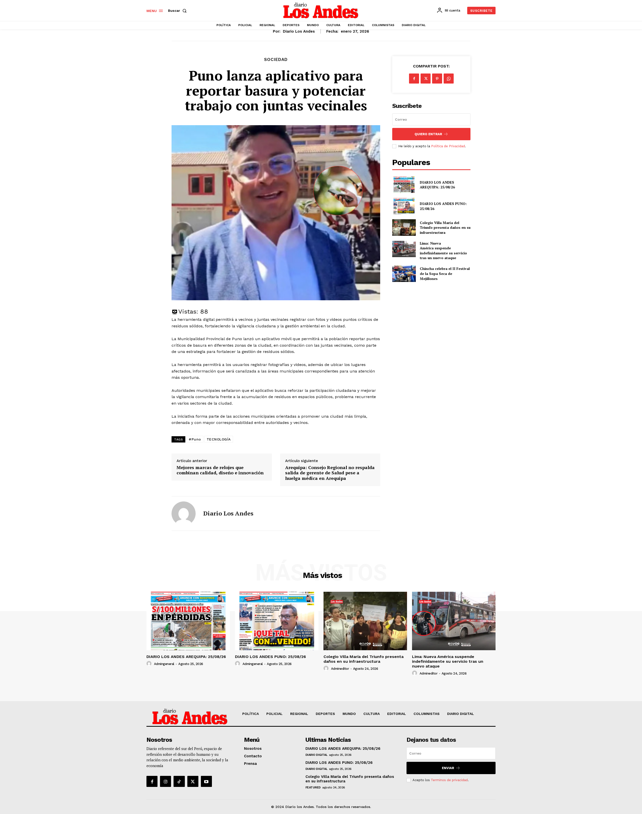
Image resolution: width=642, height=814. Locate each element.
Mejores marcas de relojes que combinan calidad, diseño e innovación (220, 470)
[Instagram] (165, 781)
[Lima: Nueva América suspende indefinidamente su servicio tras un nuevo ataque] (404, 249)
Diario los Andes (299, 31)
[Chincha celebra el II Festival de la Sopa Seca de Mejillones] (404, 273)
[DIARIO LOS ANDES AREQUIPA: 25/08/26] (404, 184)
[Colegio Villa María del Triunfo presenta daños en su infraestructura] (404, 227)
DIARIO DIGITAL (316, 755)
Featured (313, 787)
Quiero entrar (428, 134)
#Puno (195, 439)
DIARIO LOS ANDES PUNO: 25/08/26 (270, 656)
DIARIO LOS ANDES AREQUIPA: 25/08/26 (437, 185)
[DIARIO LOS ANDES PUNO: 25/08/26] (404, 206)
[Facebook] (414, 78)
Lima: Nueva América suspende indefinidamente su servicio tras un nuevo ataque (443, 250)
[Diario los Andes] (184, 513)
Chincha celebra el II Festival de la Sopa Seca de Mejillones (445, 273)
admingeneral (164, 664)
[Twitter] (426, 78)
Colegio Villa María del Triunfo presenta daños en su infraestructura (445, 227)
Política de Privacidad (448, 146)
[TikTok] (179, 781)
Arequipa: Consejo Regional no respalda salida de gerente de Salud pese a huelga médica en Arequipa (330, 473)
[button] (178, 10)
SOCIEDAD (276, 59)
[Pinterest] (437, 78)
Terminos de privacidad (449, 780)
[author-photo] (149, 664)
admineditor (340, 669)
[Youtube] (206, 781)
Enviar (448, 768)
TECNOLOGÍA (219, 439)
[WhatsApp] (449, 78)
